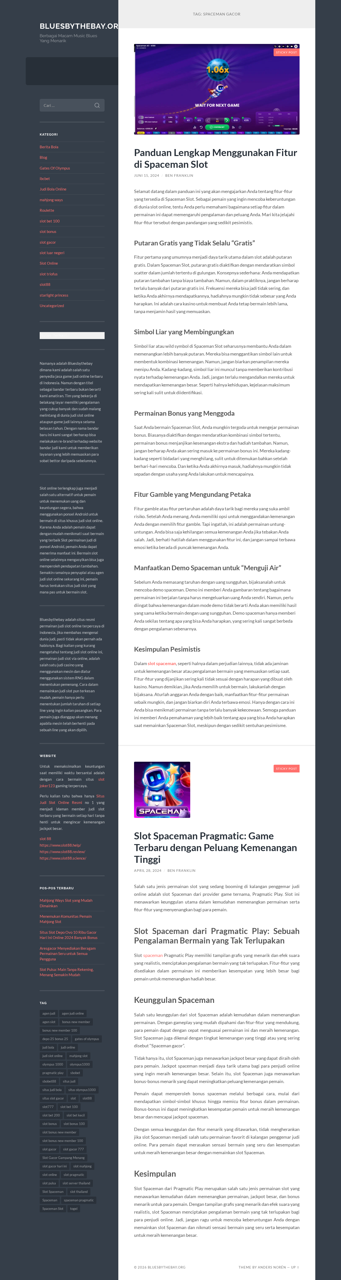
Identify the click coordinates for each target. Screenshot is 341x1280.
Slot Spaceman (52, 1192)
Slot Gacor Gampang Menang (63, 1158)
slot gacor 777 (73, 1149)
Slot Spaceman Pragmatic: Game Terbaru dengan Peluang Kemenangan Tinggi (215, 847)
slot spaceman (162, 663)
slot (73, 1098)
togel (73, 1209)
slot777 (48, 1107)
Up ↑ (295, 1267)
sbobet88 (49, 1081)
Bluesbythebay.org (82, 26)
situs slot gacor (53, 1098)
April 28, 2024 (148, 871)
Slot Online (49, 263)
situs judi (69, 1081)
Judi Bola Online (53, 189)
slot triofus (49, 274)
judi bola (48, 1047)
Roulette (47, 210)
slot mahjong (82, 1166)
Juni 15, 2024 (146, 176)
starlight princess (54, 295)
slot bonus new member (59, 1132)
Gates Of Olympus (55, 168)
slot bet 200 (51, 1115)
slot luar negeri (52, 252)
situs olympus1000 (82, 1090)
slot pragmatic (74, 1175)
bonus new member (76, 1022)
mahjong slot (78, 1056)
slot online (49, 1175)
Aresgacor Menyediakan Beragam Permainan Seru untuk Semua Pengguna (68, 953)
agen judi (48, 1013)
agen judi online (73, 1013)
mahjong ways (51, 199)
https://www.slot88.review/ (62, 851)
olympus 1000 (52, 1064)
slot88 (45, 284)
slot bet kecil (76, 1115)
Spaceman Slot (52, 1209)
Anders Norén (272, 1267)
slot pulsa (49, 1183)
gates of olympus (87, 1039)
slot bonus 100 (74, 1124)
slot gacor (48, 242)
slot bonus (48, 231)
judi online (68, 1047)
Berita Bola (49, 147)
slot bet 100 (50, 221)
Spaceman (49, 1200)
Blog (43, 157)
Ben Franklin (179, 176)
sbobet (75, 1073)
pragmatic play (53, 1073)
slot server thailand (76, 1183)
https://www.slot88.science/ (63, 858)
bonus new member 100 (59, 1030)
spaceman (153, 955)
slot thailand (79, 1192)
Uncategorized (52, 305)
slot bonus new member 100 (62, 1141)
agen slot (48, 1022)
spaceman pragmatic (79, 1200)
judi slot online (52, 1056)
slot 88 (45, 838)
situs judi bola (52, 1090)
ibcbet (45, 178)
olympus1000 (80, 1064)
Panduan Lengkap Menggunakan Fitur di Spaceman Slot (215, 158)
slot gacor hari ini (54, 1166)
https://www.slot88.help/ (60, 845)
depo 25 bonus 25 (55, 1039)
